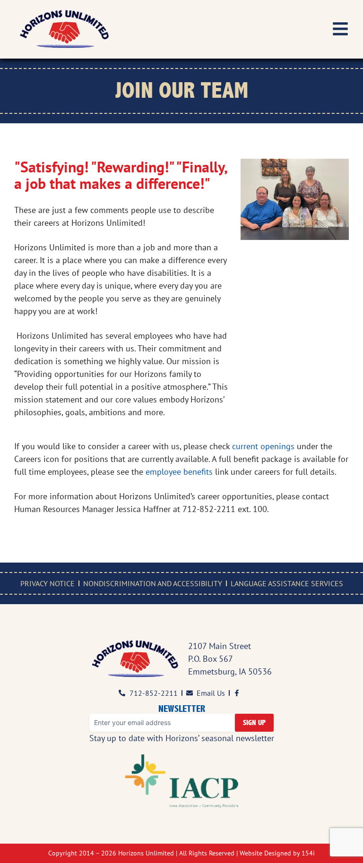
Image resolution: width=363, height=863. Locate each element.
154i (308, 853)
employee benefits (179, 471)
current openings (263, 446)
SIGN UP (254, 722)
